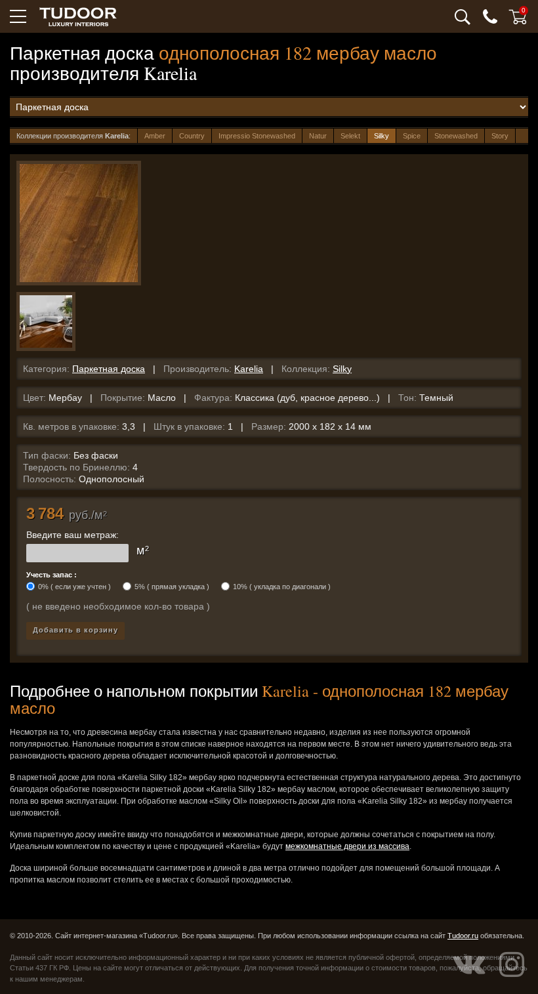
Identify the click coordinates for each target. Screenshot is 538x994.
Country (192, 136)
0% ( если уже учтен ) (74, 586)
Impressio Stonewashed (256, 136)
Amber (154, 136)
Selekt (350, 136)
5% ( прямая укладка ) (171, 586)
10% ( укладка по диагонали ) (282, 586)
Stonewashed (456, 136)
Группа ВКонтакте (469, 964)
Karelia (248, 368)
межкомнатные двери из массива (347, 846)
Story (499, 136)
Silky (381, 136)
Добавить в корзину (75, 630)
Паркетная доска (108, 368)
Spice (412, 136)
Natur (318, 136)
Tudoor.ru (462, 936)
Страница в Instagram (511, 964)
